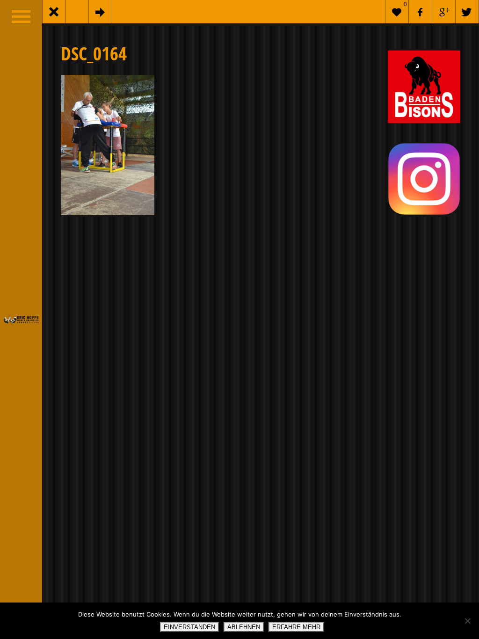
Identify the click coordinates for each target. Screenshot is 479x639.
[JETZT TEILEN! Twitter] (467, 11)
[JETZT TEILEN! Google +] (444, 11)
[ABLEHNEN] (467, 620)
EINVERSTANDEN (189, 627)
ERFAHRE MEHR (296, 627)
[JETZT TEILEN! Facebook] (420, 11)
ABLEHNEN (243, 627)
